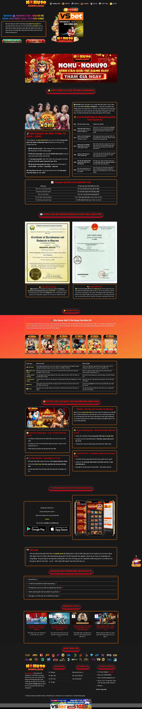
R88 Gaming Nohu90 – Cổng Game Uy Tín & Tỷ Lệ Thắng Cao (105, 627)
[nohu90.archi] (36, 3)
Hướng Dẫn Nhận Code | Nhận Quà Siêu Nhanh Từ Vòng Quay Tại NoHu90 (82, 627)
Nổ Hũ (67, 3)
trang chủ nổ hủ (87, 412)
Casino (86, 3)
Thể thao (104, 3)
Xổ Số (115, 3)
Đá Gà (95, 3)
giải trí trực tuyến (34, 24)
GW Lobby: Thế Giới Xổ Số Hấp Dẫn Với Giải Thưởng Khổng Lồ (37, 627)
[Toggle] (26, 579)
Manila (88, 106)
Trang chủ (56, 3)
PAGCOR (52, 290)
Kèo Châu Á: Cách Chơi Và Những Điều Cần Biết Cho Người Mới (60, 627)
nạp (107, 436)
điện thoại (38, 464)
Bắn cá (76, 3)
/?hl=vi (47, 519)
